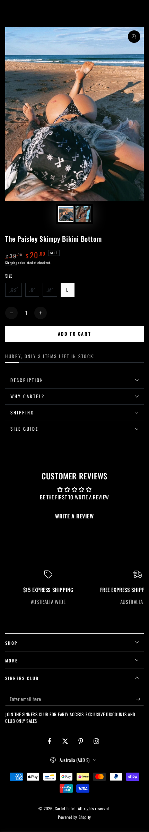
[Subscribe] (140, 699)
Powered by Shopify (74, 817)
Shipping (11, 262)
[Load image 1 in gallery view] (65, 214)
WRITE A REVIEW (74, 516)
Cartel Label (65, 808)
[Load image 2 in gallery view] (83, 214)
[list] (74, 588)
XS (16, 291)
